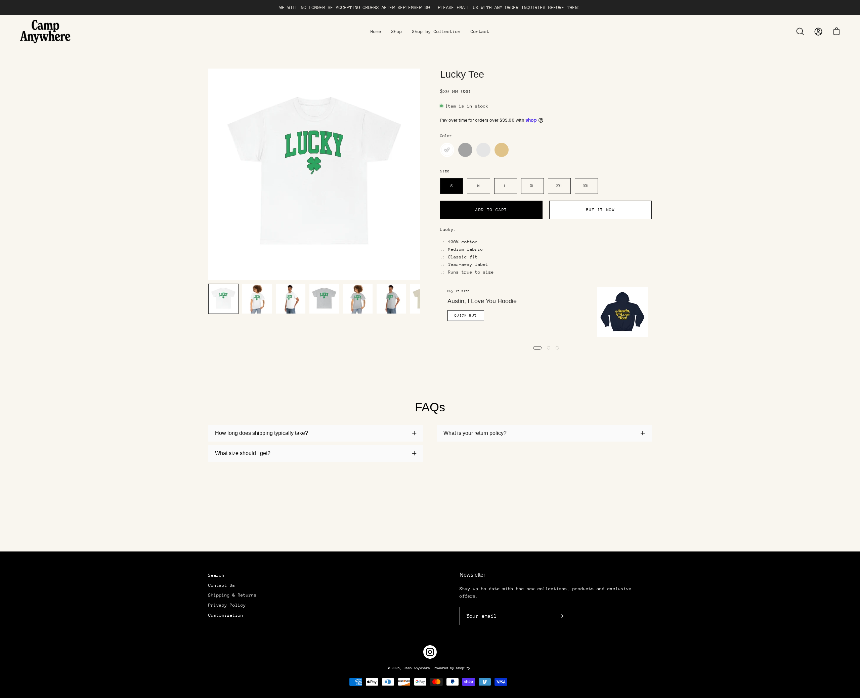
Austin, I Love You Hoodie (482, 301)
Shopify (463, 668)
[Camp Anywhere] (45, 31)
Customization (225, 615)
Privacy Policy (227, 605)
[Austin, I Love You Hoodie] (622, 312)
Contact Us (221, 585)
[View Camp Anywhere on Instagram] (430, 652)
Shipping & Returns (232, 595)
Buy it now (600, 209)
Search (216, 575)
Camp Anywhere (417, 668)
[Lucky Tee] (223, 299)
